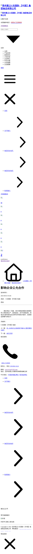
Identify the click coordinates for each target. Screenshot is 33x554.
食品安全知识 (16, 283)
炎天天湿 (9, 333)
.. (1, 202)
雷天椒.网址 (23, 375)
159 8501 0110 (14, 366)
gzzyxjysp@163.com (11, 369)
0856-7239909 (5, 363)
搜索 (2, 68)
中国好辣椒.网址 (13, 375)
